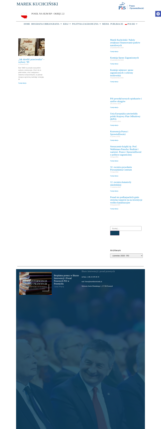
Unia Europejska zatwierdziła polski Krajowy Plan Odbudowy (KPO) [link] (125, 116)
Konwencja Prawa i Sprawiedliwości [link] (119, 132)
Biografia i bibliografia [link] (45, 24)
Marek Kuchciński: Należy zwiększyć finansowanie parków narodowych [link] (125, 43)
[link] (158, 14)
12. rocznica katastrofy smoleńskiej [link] (120, 183)
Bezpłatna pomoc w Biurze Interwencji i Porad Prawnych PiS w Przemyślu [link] (66, 279)
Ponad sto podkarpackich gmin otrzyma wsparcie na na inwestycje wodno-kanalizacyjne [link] (126, 200)
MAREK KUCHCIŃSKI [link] (37, 4)
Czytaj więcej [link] (59, 287)
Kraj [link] (65, 24)
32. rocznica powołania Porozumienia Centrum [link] (121, 168)
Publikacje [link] (116, 24)
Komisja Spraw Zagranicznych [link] (124, 57)
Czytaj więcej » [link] (22, 83)
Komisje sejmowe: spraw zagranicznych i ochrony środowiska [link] (121, 73)
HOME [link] (27, 24)
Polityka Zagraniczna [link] (85, 24)
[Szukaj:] (126, 228)
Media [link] (105, 24)
